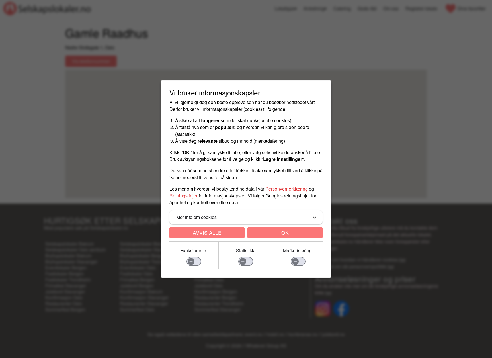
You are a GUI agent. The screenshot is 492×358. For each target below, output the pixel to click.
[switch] (193, 261)
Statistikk (245, 250)
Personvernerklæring (286, 188)
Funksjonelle (193, 250)
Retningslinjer (183, 195)
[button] (246, 217)
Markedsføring (297, 250)
